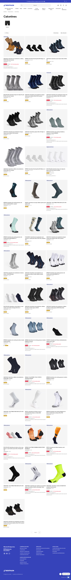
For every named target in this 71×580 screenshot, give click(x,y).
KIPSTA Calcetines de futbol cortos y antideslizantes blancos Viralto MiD (33, 412)
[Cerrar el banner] (66, 1)
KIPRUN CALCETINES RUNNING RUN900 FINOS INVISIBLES (35, 448)
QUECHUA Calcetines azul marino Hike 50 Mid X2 (56, 59)
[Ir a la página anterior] (31, 532)
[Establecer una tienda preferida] (58, 5)
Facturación (58, 8)
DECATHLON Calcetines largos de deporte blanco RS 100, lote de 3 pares (55, 169)
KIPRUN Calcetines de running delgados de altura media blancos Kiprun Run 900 (56, 412)
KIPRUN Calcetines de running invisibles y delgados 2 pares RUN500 (55, 132)
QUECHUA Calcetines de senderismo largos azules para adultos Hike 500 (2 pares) (34, 95)
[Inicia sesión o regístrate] (63, 5)
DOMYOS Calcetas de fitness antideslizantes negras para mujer (56, 340)
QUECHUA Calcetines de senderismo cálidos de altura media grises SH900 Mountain (56, 307)
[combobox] (64, 33)
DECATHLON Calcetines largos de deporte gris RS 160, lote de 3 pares (14, 95)
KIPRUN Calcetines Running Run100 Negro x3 (35, 58)
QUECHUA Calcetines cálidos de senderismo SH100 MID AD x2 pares (13, 169)
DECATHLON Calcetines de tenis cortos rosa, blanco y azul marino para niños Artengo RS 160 (14, 449)
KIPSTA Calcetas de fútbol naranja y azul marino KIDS (55, 448)
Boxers (7, 27)
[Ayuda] (60, 5)
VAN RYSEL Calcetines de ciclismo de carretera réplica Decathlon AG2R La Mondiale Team (35, 486)
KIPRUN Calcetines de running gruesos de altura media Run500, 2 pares (13, 203)
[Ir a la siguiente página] (39, 532)
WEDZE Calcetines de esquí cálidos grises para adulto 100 (35, 203)
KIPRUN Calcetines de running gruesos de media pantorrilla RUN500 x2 (13, 237)
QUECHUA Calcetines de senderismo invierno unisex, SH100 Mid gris (14, 273)
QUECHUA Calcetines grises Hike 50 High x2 (35, 131)
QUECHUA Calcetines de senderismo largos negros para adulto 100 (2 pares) (13, 132)
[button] (55, 140)
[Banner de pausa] (65, 1)
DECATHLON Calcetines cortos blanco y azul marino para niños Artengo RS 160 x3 (13, 307)
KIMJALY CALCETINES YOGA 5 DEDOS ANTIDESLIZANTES (33, 378)
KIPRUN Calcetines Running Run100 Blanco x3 (35, 169)
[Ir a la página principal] (9, 5)
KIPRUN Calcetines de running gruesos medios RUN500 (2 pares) (35, 340)
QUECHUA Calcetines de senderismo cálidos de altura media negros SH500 (35, 307)
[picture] (14, 46)
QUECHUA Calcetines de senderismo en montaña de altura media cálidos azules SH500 (34, 274)
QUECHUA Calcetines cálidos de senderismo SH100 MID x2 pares (13, 378)
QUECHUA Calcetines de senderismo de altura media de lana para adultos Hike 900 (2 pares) (14, 522)
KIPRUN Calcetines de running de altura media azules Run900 (14, 340)
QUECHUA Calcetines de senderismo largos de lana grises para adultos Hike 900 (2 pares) (56, 95)
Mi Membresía (64, 9)
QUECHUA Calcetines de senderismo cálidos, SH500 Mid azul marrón (14, 59)
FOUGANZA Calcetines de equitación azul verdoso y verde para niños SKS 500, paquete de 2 (35, 238)
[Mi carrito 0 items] (66, 5)
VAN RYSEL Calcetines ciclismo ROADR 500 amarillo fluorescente (56, 486)
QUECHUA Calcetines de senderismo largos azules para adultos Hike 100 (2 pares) (56, 237)
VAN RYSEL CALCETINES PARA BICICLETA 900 (56, 202)
